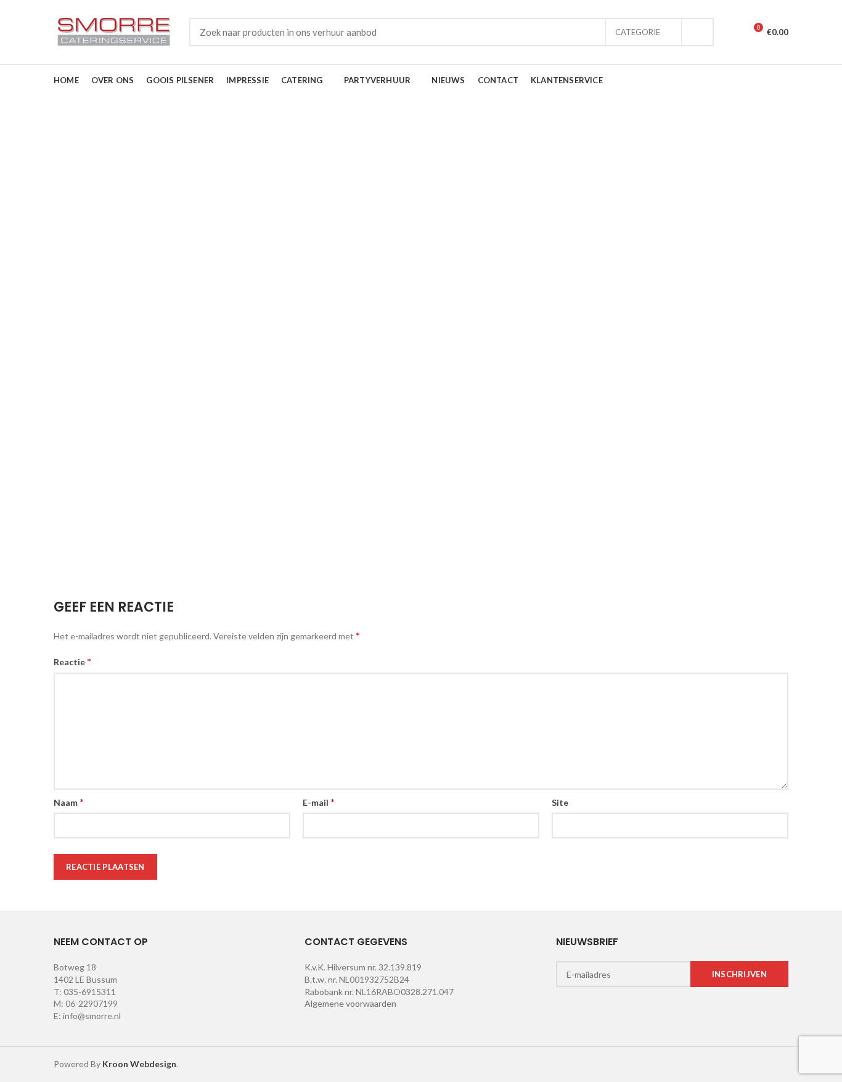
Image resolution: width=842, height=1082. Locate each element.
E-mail (319, 802)
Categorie (637, 32)
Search (697, 32)
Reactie (72, 661)
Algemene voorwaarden (350, 1003)
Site (560, 802)
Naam (69, 802)
